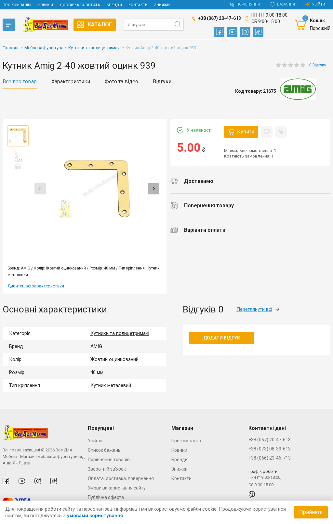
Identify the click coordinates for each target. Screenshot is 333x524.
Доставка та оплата (80, 5)
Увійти (95, 440)
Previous (40, 188)
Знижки (162, 5)
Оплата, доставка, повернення (121, 478)
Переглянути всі (254, 309)
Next (153, 188)
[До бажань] (267, 132)
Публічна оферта (106, 497)
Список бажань (104, 450)
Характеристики (70, 82)
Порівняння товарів (109, 459)
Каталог (100, 24)
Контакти (138, 5)
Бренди (114, 5)
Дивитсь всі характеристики (35, 285)
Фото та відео (121, 82)
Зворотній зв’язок (107, 469)
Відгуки (162, 82)
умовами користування (95, 515)
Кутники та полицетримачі (119, 333)
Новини (45, 5)
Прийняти (311, 512)
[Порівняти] (281, 132)
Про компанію (17, 5)
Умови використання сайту (117, 487)
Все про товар (20, 82)
